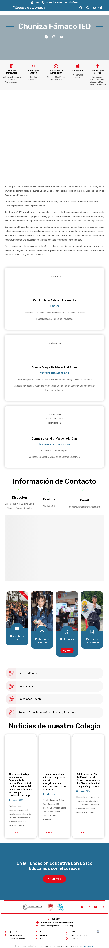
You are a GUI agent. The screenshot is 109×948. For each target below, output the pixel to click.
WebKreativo (88, 946)
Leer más (13, 832)
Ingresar (67, 650)
